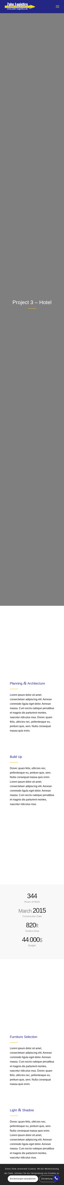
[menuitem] (57, 7)
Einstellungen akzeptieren (23, 1179)
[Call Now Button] (56, 1178)
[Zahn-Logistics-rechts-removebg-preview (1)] (26, 6)
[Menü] (57, 7)
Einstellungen (48, 1179)
